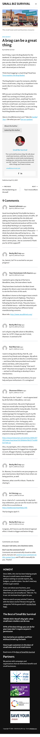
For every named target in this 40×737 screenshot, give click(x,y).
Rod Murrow (14, 347)
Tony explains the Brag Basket (13, 75)
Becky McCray (15, 253)
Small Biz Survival (9, 49)
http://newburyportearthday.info (14, 508)
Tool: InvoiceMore (31, 188)
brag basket (6, 37)
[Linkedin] (21, 173)
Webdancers (33, 728)
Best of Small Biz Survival (25, 652)
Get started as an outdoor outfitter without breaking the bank (17, 638)
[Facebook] (19, 173)
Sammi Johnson (16, 206)
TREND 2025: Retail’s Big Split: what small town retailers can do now (18, 620)
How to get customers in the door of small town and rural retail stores (18, 646)
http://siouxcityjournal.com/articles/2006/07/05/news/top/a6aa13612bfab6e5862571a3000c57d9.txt (19, 440)
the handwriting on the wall (9, 189)
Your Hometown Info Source (21, 273)
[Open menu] (36, 3)
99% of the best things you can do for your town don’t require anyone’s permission (19, 629)
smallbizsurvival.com (13, 168)
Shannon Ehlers (16, 390)
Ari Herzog (13, 493)
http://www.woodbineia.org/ (21, 314)
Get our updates (26, 119)
